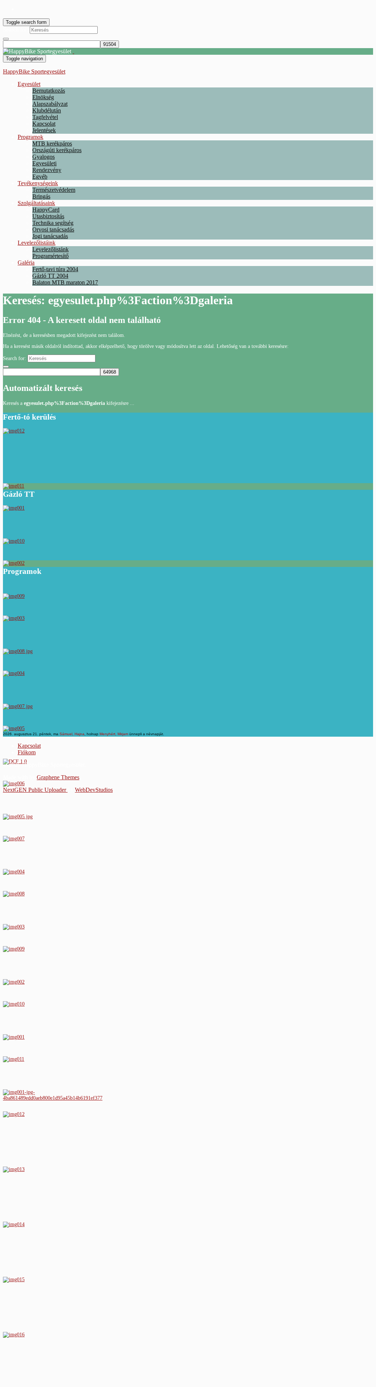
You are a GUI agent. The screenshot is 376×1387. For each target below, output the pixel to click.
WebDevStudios (94, 790)
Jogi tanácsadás (50, 236)
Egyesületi (44, 163)
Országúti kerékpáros (57, 150)
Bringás (41, 196)
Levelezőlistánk (50, 249)
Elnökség (43, 97)
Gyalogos (43, 157)
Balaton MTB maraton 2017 (65, 282)
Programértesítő (50, 256)
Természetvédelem (53, 190)
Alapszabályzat (50, 104)
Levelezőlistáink (36, 243)
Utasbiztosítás (48, 216)
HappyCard (45, 209)
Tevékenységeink (38, 183)
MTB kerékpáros (52, 143)
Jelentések (44, 130)
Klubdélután (46, 110)
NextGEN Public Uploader (35, 790)
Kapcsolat (43, 124)
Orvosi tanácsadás (53, 229)
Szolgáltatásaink (36, 203)
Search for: (15, 29)
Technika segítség (52, 223)
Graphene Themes (58, 777)
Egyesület (29, 84)
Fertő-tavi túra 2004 (55, 269)
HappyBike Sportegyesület (34, 71)
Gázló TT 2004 (50, 276)
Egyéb (39, 176)
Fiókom (27, 752)
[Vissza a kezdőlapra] (73, 51)
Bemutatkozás (48, 90)
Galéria (26, 262)
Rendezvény (46, 170)
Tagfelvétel (45, 117)
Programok (30, 137)
